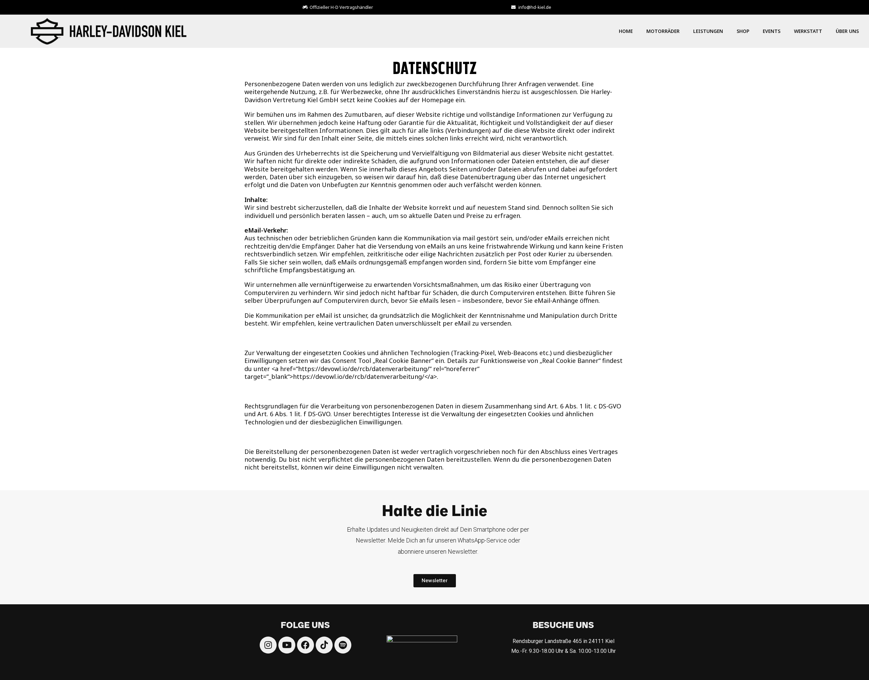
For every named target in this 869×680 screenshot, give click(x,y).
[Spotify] (342, 645)
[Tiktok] (324, 645)
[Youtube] (286, 645)
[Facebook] (305, 645)
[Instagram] (268, 645)
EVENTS (771, 31)
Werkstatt (808, 31)
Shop (743, 31)
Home (626, 31)
